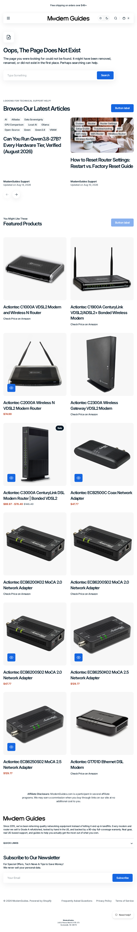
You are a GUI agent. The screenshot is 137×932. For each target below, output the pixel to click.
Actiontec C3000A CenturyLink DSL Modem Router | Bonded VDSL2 (33, 495)
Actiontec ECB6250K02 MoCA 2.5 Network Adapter (100, 675)
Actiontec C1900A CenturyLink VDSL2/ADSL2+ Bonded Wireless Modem (99, 313)
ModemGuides (20, 900)
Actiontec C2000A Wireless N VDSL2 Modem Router (29, 405)
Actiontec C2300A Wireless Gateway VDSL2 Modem (94, 405)
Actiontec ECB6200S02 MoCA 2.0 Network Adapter (100, 585)
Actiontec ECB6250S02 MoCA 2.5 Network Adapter (32, 764)
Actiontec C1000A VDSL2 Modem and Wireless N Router (32, 310)
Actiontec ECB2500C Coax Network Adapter (101, 495)
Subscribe (122, 877)
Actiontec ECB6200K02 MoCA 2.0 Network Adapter (32, 585)
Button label (122, 108)
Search (105, 75)
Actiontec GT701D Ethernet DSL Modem (97, 764)
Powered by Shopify (40, 900)
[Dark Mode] (104, 18)
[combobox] (59, 75)
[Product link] (34, 281)
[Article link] (34, 152)
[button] (8, 18)
